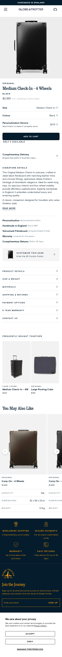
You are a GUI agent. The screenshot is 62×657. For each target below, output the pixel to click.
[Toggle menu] (6, 9)
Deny (30, 641)
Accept (30, 634)
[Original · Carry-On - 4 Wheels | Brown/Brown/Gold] (23, 449)
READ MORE (9, 208)
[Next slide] (57, 451)
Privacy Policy (40, 626)
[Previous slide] (5, 451)
